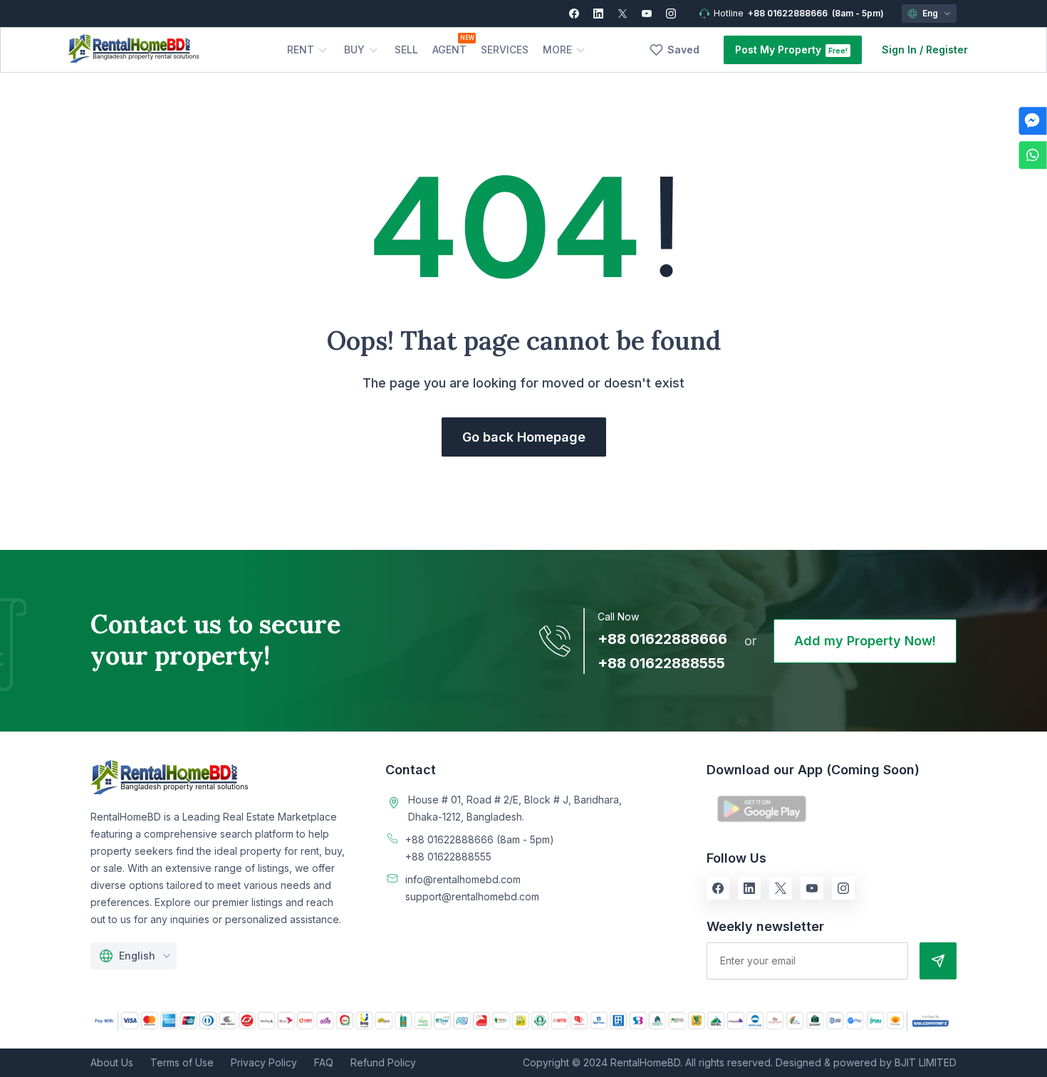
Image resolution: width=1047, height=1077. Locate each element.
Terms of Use (182, 1062)
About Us (111, 1062)
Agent (449, 49)
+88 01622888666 (788, 13)
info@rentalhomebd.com (463, 879)
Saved (683, 49)
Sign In (899, 49)
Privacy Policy (264, 1062)
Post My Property (778, 49)
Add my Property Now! (865, 640)
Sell (406, 49)
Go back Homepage (523, 437)
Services (504, 49)
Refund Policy (383, 1062)
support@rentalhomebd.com (472, 896)
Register (947, 49)
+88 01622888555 (661, 663)
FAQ (323, 1062)
